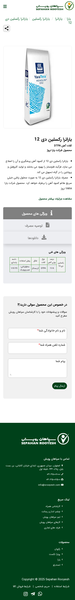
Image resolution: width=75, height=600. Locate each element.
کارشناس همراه (53, 506)
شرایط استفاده (61, 586)
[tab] (37, 213)
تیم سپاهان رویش (51, 517)
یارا (69, 18)
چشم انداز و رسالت (51, 511)
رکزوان (57, 549)
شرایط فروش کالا (22, 586)
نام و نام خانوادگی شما (51, 330)
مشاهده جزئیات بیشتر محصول (55, 199)
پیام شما (60, 361)
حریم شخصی (42, 586)
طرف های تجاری (52, 528)
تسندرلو (56, 565)
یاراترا (58, 18)
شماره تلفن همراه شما (52, 345)
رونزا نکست (54, 554)
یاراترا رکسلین (41, 18)
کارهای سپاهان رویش (49, 522)
